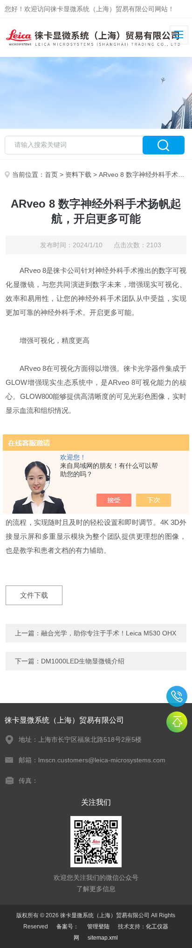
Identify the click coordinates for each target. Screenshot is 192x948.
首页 (51, 174)
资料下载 (78, 174)
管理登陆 (98, 926)
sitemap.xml (103, 937)
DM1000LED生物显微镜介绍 (82, 661)
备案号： (67, 926)
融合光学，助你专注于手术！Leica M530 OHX (108, 633)
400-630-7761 (176, 696)
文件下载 (34, 595)
